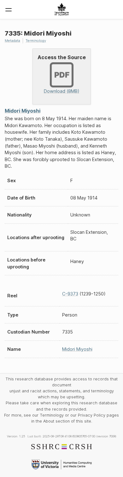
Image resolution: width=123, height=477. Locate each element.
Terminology (36, 40)
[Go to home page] (62, 9)
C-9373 (70, 293)
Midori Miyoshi (22, 111)
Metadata (12, 40)
